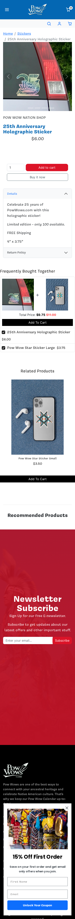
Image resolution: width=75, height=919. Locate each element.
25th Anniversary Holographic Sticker (38, 332)
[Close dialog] (67, 808)
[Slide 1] (24, 108)
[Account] (59, 23)
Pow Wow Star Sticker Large (31, 347)
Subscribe (62, 640)
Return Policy (16, 252)
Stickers (24, 33)
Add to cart (46, 167)
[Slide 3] (37, 108)
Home (8, 33)
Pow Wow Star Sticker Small (37, 458)
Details (12, 194)
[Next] (67, 76)
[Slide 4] (44, 108)
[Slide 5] (51, 108)
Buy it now (37, 177)
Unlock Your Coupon (37, 905)
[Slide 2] (30, 108)
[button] (7, 9)
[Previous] (8, 76)
